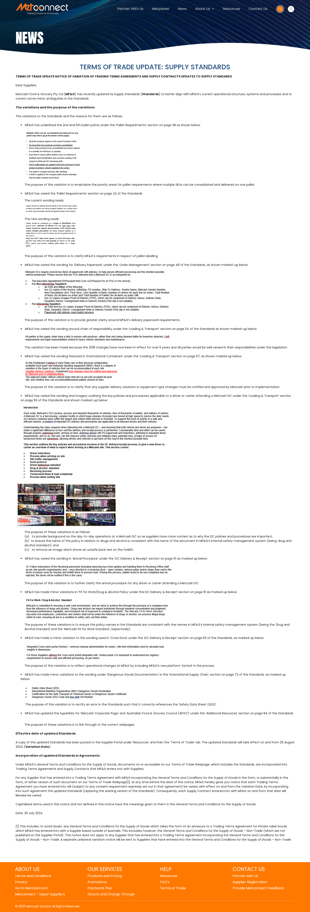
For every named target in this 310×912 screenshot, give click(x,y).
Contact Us (258, 8)
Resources (231, 8)
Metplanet (160, 8)
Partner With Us (130, 8)
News (182, 8)
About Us (202, 8)
